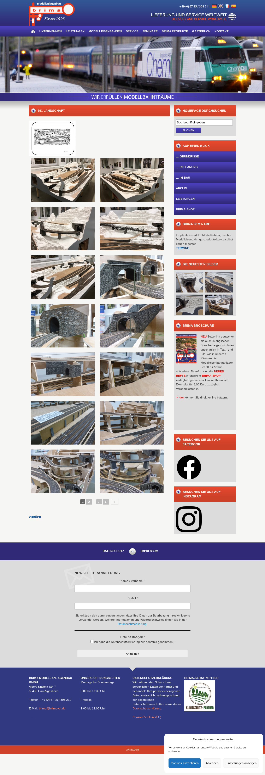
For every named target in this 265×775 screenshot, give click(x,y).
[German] (214, 6)
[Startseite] (33, 31)
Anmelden (132, 749)
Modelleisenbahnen (105, 31)
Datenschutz (113, 551)
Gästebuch (201, 31)
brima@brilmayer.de (52, 708)
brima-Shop (185, 209)
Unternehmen (50, 31)
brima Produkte (175, 31)
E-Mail (133, 598)
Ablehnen (212, 763)
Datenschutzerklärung (146, 708)
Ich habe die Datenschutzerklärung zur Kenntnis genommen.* (134, 641)
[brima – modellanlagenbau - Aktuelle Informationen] (52, 25)
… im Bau (183, 177)
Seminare (150, 31)
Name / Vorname (132, 580)
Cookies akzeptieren (185, 763)
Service (132, 31)
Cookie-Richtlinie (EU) (146, 717)
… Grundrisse (187, 156)
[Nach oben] (132, 554)
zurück (35, 517)
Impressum (149, 551)
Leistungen (75, 31)
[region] (132, 65)
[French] (227, 6)
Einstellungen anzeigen (241, 763)
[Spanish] (233, 6)
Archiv (181, 188)
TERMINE (182, 248)
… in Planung (187, 167)
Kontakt (221, 31)
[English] (220, 6)
